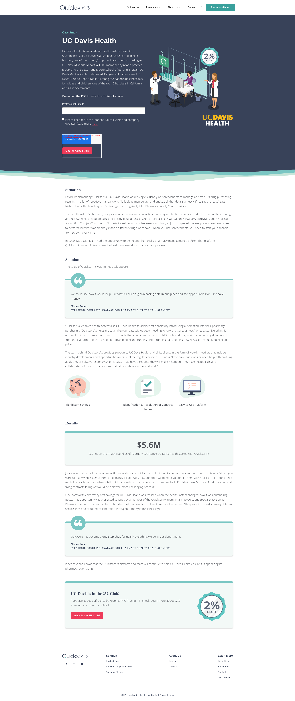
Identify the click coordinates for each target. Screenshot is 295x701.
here (95, 123)
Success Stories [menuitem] (114, 672)
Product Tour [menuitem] (112, 661)
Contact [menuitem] (192, 7)
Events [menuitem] (172, 661)
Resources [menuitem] (152, 7)
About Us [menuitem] (173, 7)
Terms (171, 695)
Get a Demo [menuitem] (224, 661)
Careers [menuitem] (173, 666)
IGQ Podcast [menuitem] (224, 677)
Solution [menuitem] (131, 7)
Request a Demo (220, 7)
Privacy (163, 695)
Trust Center (152, 695)
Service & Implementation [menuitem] (119, 666)
